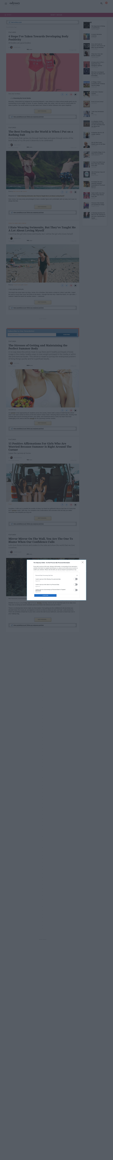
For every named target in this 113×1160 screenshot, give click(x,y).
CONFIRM (45, 595)
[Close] (83, 562)
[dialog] (56, 580)
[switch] (76, 579)
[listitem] (56, 575)
